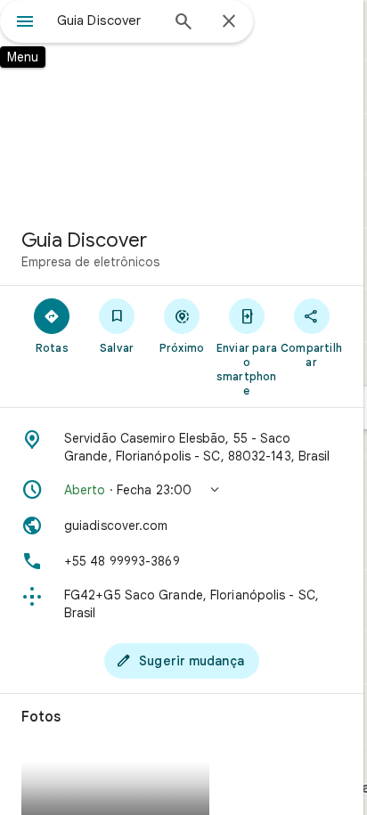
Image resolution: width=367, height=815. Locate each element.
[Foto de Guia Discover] (181, 107)
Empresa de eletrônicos (90, 262)
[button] (181, 490)
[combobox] (108, 20)
